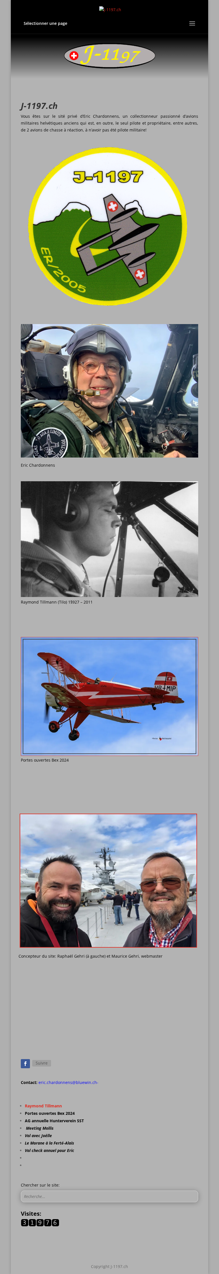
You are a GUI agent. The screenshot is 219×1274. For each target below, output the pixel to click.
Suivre (42, 1063)
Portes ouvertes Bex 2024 (50, 1113)
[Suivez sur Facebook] (25, 1063)
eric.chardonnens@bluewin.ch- (68, 1082)
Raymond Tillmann (43, 1106)
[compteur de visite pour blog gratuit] (40, 1225)
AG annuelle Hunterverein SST (54, 1120)
